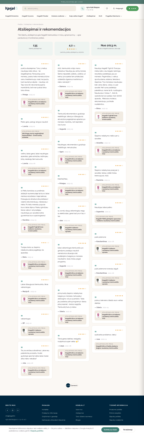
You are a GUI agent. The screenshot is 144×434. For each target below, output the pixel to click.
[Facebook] (7, 410)
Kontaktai (45, 409)
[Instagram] (13, 410)
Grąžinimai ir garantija (49, 416)
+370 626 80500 (11, 419)
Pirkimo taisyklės (115, 413)
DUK (100, 16)
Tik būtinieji (127, 430)
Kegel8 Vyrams (28, 16)
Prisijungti (119, 8)
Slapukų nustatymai (116, 420)
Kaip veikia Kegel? (76, 16)
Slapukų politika (115, 416)
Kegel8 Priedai (42, 16)
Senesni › (74, 385)
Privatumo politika (115, 409)
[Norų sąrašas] (107, 8)
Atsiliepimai (91, 16)
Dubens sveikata (58, 16)
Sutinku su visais (110, 430)
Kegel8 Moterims (11, 16)
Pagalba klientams (113, 16)
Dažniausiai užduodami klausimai (53, 420)
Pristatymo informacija (49, 413)
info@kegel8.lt (10, 416)
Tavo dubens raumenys (84, 416)
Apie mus (79, 409)
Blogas (78, 420)
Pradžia (20, 24)
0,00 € (133, 8)
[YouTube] (18, 410)
